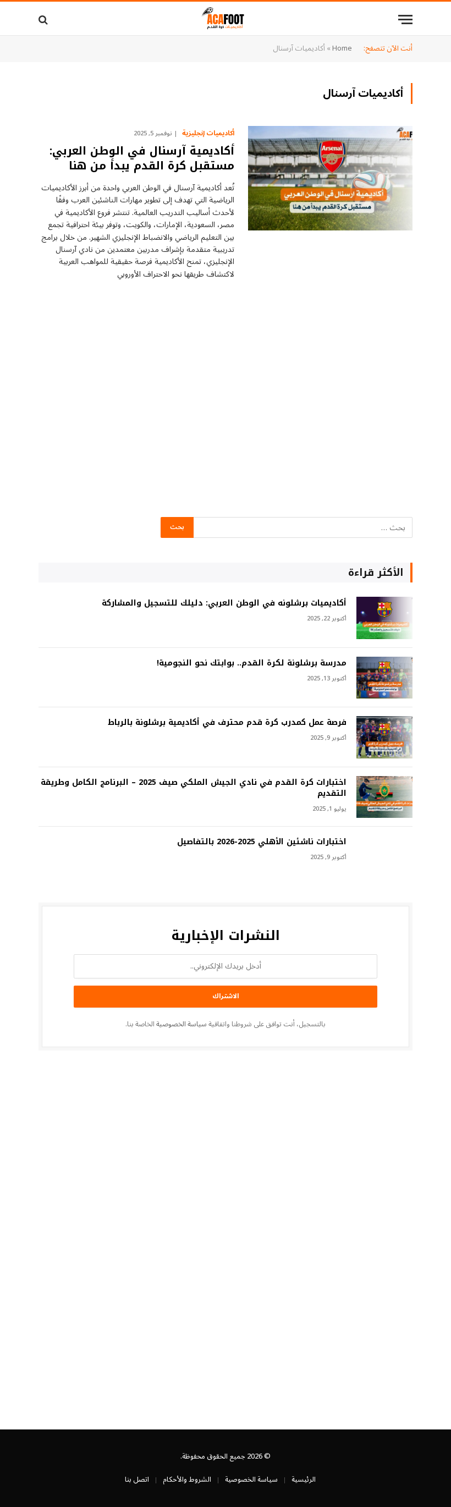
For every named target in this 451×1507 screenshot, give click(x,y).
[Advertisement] (225, 415)
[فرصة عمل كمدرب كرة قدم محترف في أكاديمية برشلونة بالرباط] (384, 737)
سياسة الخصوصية (181, 1024)
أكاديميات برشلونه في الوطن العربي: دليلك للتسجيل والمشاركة (224, 603)
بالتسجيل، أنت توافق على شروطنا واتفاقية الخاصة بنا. (225, 1024)
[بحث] (44, 19)
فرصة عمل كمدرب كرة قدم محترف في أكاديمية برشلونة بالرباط (227, 722)
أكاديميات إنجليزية (208, 134)
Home (342, 48)
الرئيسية (304, 1479)
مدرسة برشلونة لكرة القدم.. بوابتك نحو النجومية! (251, 663)
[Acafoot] (225, 19)
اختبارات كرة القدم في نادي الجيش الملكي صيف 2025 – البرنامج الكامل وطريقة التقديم (193, 788)
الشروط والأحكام (187, 1479)
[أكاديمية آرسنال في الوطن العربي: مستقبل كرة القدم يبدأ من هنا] (330, 178)
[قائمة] (405, 19)
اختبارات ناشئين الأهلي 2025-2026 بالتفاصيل (261, 842)
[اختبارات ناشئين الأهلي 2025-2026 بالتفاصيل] (384, 856)
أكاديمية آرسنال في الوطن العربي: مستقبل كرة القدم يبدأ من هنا (142, 158)
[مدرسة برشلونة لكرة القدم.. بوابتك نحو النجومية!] (384, 678)
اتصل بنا (137, 1479)
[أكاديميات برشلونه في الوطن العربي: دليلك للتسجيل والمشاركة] (384, 618)
